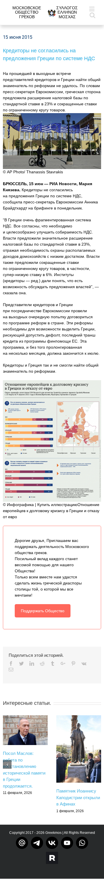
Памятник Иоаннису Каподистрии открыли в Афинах (78, 797)
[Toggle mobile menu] (92, 9)
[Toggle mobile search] (92, 15)
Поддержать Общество (42, 610)
